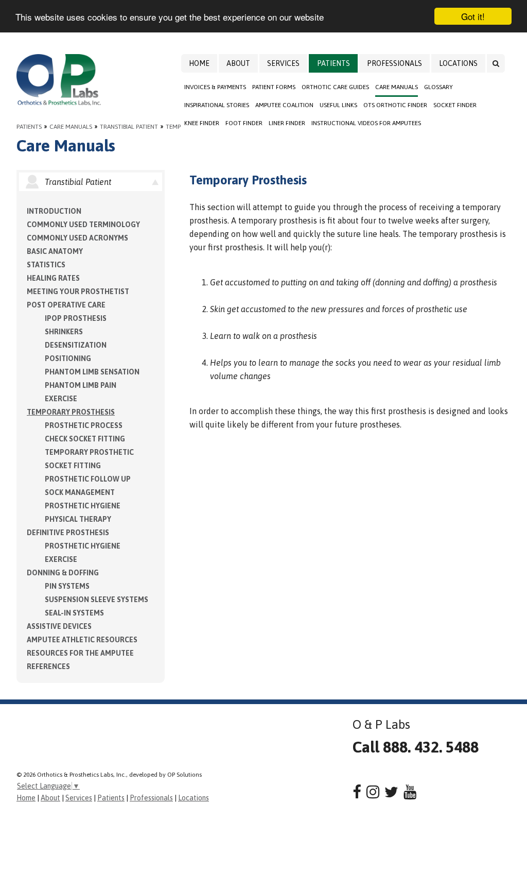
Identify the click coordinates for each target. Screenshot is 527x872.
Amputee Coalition (284, 105)
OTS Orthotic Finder (395, 105)
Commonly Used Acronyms (77, 238)
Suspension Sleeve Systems (96, 599)
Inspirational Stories (216, 105)
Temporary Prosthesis (71, 412)
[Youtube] (409, 792)
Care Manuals (396, 87)
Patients (333, 63)
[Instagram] (372, 792)
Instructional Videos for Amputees (366, 123)
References (48, 666)
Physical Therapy (78, 519)
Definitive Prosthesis (68, 532)
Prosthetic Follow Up (88, 479)
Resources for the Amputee (80, 653)
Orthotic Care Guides (335, 87)
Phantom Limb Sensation (92, 372)
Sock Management (80, 492)
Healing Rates (53, 278)
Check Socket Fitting (85, 439)
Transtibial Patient (129, 126)
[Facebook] (357, 792)
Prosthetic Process (83, 425)
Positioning (68, 358)
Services (283, 63)
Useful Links (338, 105)
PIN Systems (67, 586)
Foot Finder (243, 123)
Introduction (54, 211)
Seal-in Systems (74, 613)
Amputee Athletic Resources (82, 640)
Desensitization (76, 345)
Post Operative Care (66, 305)
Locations (458, 63)
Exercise (61, 399)
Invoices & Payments (215, 87)
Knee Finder (201, 123)
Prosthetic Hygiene (82, 506)
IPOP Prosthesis (76, 318)
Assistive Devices (59, 626)
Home (199, 63)
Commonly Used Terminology (83, 224)
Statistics (46, 265)
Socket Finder (455, 105)
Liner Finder (287, 123)
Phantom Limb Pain (80, 385)
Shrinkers (64, 332)
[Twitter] (391, 792)
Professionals (394, 63)
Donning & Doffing (63, 573)
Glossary (438, 87)
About (238, 63)
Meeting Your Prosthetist (78, 291)
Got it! (473, 16)
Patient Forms (273, 87)
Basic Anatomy (55, 251)
